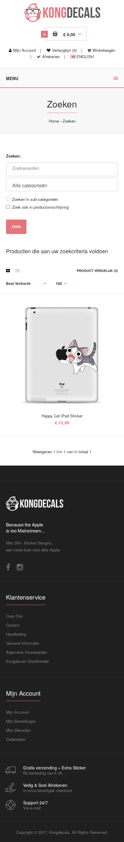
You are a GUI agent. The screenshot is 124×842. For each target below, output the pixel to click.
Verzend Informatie (22, 643)
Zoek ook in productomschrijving (40, 207)
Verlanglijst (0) (64, 50)
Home (54, 121)
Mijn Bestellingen (21, 721)
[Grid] (8, 270)
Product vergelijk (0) (97, 270)
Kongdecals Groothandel (27, 661)
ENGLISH (84, 56)
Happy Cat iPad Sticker (62, 416)
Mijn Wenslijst (18, 730)
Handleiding (16, 634)
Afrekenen (51, 56)
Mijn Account (24, 50)
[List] (17, 270)
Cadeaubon (16, 739)
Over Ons (14, 616)
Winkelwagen (103, 50)
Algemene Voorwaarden (26, 652)
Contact (13, 625)
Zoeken (69, 121)
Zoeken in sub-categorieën (35, 199)
